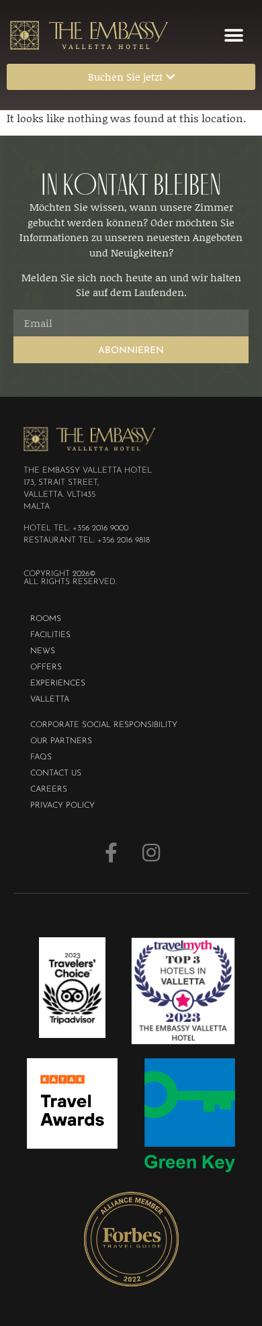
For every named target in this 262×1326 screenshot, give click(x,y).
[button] (233, 35)
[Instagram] (151, 853)
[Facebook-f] (111, 853)
